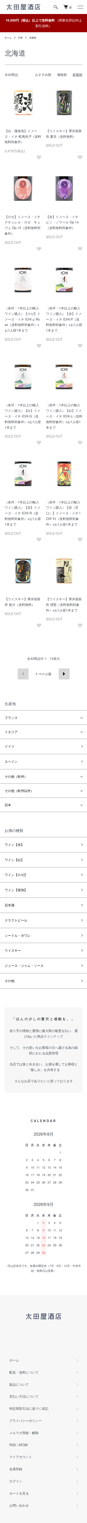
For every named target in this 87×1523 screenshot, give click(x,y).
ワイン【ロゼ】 (16, 874)
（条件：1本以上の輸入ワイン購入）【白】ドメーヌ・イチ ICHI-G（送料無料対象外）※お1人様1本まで (23, 416)
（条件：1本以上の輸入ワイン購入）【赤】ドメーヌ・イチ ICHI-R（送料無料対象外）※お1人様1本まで (23, 513)
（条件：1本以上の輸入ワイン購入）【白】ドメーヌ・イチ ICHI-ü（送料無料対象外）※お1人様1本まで (64, 416)
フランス (11, 717)
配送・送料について (24, 1372)
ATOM (23, 1444)
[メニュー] (80, 7)
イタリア (11, 731)
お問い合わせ (19, 1505)
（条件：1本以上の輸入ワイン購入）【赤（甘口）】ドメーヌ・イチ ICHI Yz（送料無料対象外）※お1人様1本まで (63, 513)
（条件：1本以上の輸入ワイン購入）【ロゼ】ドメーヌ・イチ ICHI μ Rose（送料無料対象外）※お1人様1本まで (22, 319)
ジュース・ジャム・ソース (24, 965)
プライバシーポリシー (25, 1420)
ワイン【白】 (14, 859)
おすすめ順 (43, 74)
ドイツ (9, 746)
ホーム (8, 37)
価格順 (62, 74)
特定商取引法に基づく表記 (28, 1408)
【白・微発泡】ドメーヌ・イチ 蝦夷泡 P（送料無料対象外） (23, 136)
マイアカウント (20, 1456)
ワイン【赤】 (14, 844)
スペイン (11, 761)
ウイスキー (13, 950)
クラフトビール (16, 920)
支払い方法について (24, 1396)
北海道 (32, 37)
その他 (9, 980)
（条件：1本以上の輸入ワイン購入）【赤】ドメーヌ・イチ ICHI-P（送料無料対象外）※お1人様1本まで (64, 319)
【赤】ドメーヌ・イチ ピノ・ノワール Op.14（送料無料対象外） (62, 222)
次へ (64, 673)
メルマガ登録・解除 (24, 1432)
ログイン (15, 1481)
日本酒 (9, 905)
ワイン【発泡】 (16, 889)
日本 (20, 37)
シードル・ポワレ (18, 935)
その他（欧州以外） (19, 790)
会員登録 (15, 1468)
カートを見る (19, 1493)
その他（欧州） (16, 776)
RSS (12, 1444)
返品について (19, 1384)
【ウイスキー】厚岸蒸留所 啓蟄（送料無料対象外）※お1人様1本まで (64, 604)
